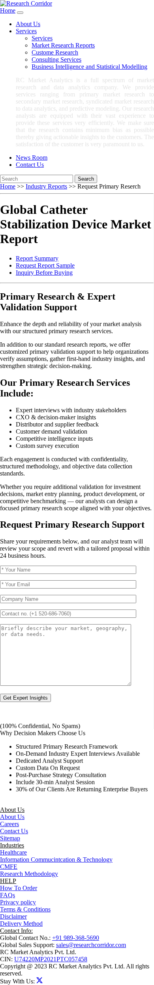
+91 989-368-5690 (75, 937)
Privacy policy (18, 902)
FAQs (7, 895)
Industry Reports (46, 186)
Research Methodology (29, 873)
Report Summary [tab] (37, 258)
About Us (28, 24)
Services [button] (26, 31)
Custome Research (55, 52)
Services (42, 38)
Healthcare (13, 852)
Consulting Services (56, 59)
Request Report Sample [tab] (45, 265)
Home (7, 10)
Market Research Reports (63, 45)
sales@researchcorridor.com (91, 945)
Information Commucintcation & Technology (56, 859)
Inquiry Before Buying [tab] (44, 272)
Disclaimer (13, 916)
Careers (9, 824)
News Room (31, 157)
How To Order (18, 888)
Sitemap (10, 838)
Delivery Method (21, 923)
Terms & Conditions (25, 909)
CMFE (8, 866)
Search (86, 179)
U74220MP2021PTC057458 (50, 959)
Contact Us (30, 164)
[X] (39, 981)
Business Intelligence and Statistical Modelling (89, 66)
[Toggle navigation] (20, 12)
